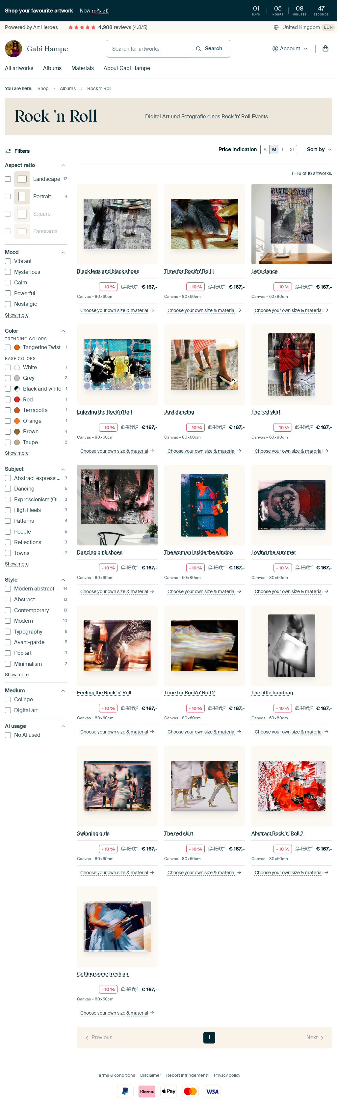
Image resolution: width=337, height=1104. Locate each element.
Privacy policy (227, 1075)
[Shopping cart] (325, 48)
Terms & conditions (116, 1075)
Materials (82, 68)
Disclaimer (150, 1075)
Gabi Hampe (47, 48)
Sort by (316, 149)
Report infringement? (187, 1075)
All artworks (19, 68)
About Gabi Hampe (127, 68)
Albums (52, 68)
